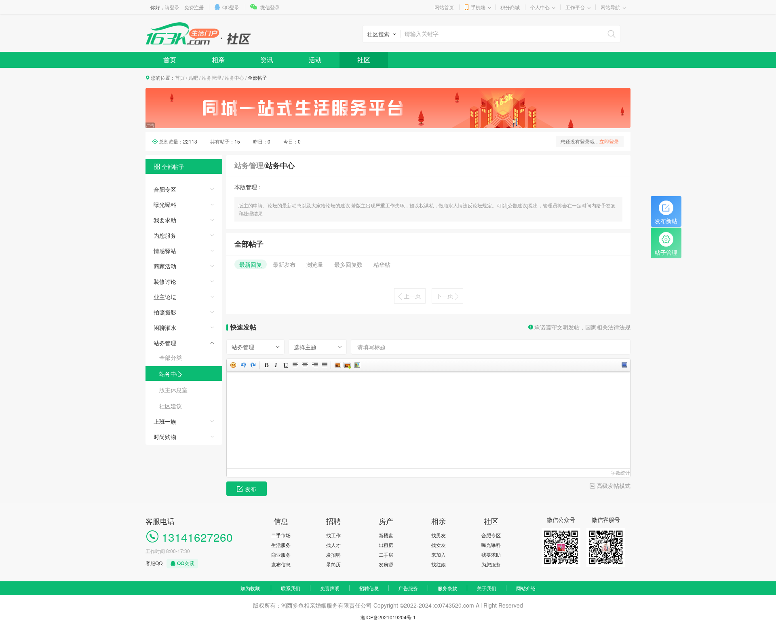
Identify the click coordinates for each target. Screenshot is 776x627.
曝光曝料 (165, 205)
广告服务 (408, 588)
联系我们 (290, 588)
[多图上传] (347, 365)
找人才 (333, 544)
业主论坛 (165, 297)
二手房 (386, 554)
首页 (169, 59)
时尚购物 (165, 437)
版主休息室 (173, 390)
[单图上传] (337, 365)
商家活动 (165, 266)
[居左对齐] (295, 365)
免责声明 (330, 588)
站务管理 (211, 77)
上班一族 (165, 421)
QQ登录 (230, 7)
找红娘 (438, 564)
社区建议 (170, 406)
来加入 (438, 554)
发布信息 (281, 564)
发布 (250, 489)
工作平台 (575, 7)
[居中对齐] (305, 365)
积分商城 (510, 7)
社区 (363, 59)
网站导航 (610, 7)
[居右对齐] (314, 365)
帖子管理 (666, 252)
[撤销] (243, 365)
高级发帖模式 (613, 485)
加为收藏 (250, 588)
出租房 (386, 544)
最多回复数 (348, 264)
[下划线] (285, 365)
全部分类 (170, 357)
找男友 (438, 535)
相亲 (218, 59)
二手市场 (281, 535)
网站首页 (444, 7)
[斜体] (276, 365)
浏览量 (314, 264)
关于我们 (486, 588)
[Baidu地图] (357, 365)
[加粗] (266, 365)
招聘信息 (369, 588)
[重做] (253, 365)
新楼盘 (386, 535)
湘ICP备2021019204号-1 (388, 617)
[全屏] (624, 365)
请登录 (172, 7)
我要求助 (165, 220)
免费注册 (194, 7)
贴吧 (193, 77)
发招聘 (333, 554)
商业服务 (281, 554)
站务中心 (234, 77)
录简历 (333, 564)
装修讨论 (165, 281)
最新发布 (284, 264)
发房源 (386, 564)
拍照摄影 (165, 312)
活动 (315, 59)
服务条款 (447, 588)
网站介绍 (526, 588)
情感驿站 (165, 251)
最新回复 (250, 264)
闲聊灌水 (165, 327)
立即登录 (609, 141)
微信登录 (270, 7)
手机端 (478, 7)
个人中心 (540, 7)
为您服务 (165, 235)
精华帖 (381, 264)
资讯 (266, 59)
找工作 (333, 535)
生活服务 (281, 544)
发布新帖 (666, 221)
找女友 (438, 544)
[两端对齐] (324, 365)
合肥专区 (165, 189)
